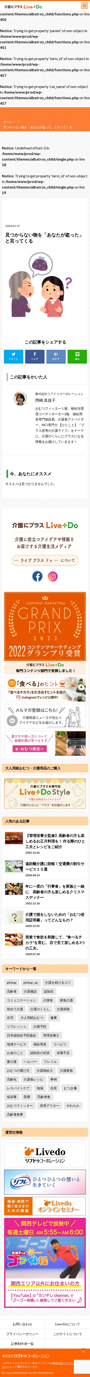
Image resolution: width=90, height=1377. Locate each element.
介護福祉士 (45, 1070)
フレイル (50, 1062)
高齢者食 (43, 1097)
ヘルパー (30, 1062)
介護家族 (66, 1070)
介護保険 (63, 1009)
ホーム (7, 122)
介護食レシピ (33, 1079)
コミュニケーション (21, 1000)
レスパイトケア (18, 1088)
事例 (53, 1079)
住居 (53, 1088)
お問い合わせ (22, 1324)
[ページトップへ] (83, 1352)
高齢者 (12, 991)
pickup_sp (31, 982)
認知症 (49, 991)
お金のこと (15, 1053)
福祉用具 (39, 1044)
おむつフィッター (20, 1106)
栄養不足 (63, 1053)
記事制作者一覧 (22, 1344)
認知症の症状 (40, 1053)
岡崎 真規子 (45, 400)
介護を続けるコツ (58, 982)
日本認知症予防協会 (21, 1035)
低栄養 (12, 1097)
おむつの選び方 (18, 1070)
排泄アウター (49, 1106)
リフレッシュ (16, 1026)
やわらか (72, 1106)
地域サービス (16, 1044)
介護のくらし (40, 1009)
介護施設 (30, 991)
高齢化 (12, 1079)
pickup (11, 982)
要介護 (12, 1062)
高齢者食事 (15, 1114)
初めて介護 (15, 1009)
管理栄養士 (51, 1035)
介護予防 (39, 1026)
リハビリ (60, 1044)
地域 (40, 1088)
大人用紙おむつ (32, 1018)
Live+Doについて (67, 1324)
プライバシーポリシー (22, 1334)
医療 (27, 1097)
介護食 (48, 1000)
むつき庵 (70, 1088)
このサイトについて (67, 1334)
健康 (53, 1018)
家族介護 (66, 1000)
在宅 (10, 1018)
